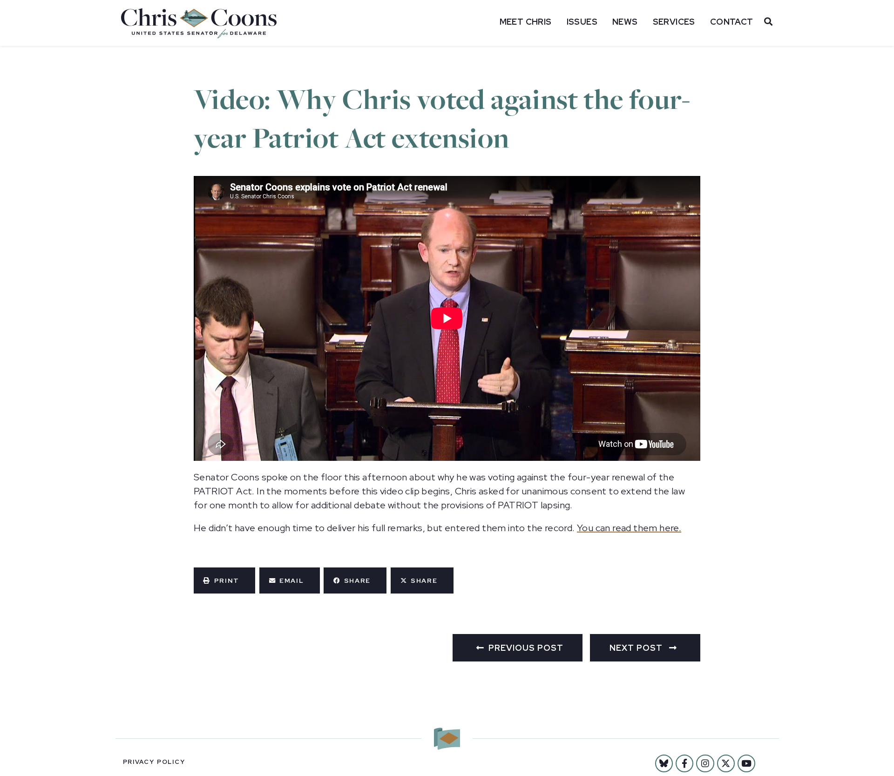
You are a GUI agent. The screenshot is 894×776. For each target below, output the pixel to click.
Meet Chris (526, 21)
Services (674, 21)
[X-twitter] (726, 763)
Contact (731, 21)
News (625, 21)
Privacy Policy (154, 761)
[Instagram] (705, 763)
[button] (224, 580)
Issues (582, 21)
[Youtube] (746, 763)
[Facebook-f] (684, 763)
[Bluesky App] (664, 763)
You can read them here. (629, 528)
